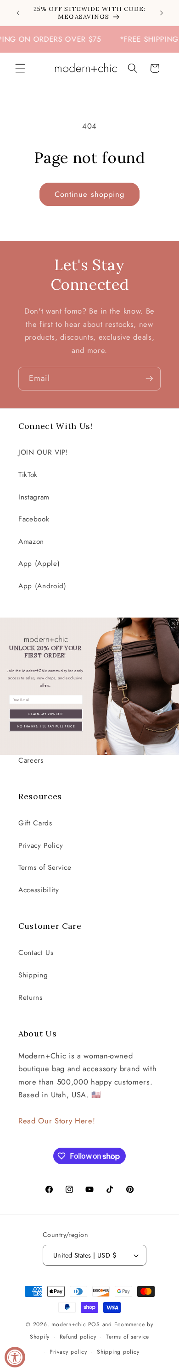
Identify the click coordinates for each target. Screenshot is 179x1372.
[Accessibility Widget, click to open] (15, 1357)
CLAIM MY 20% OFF (45, 713)
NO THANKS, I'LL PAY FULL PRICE (46, 726)
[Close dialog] (173, 623)
